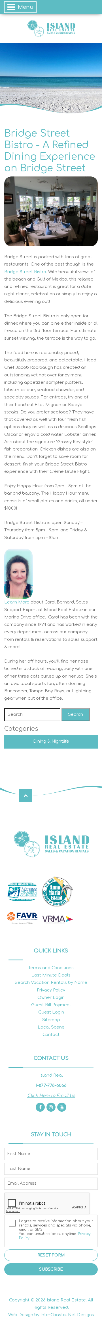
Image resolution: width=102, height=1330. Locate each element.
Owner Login (51, 997)
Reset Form (51, 1255)
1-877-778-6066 (51, 1085)
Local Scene (51, 1027)
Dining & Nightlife (51, 741)
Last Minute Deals (51, 975)
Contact (51, 1034)
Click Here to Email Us (51, 1095)
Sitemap (51, 1020)
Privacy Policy (51, 990)
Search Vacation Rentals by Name (51, 982)
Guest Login (51, 1012)
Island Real (51, 28)
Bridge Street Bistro (25, 272)
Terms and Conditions (51, 967)
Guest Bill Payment (51, 1005)
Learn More (16, 602)
